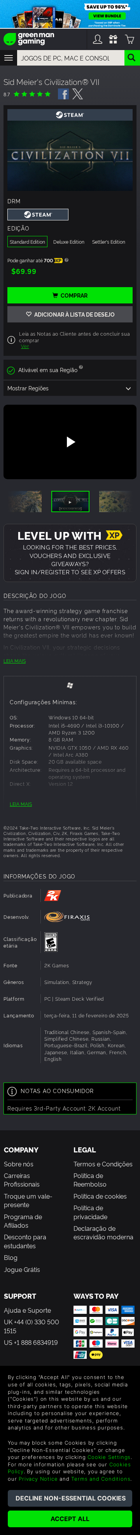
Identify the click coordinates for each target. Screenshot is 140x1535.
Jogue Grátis (22, 1269)
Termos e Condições (103, 1163)
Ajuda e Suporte (27, 1310)
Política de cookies (100, 1196)
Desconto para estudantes (25, 1240)
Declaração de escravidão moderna (103, 1232)
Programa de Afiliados (23, 1220)
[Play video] (70, 442)
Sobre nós (18, 1163)
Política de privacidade (90, 1211)
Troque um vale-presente (28, 1200)
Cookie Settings (109, 1457)
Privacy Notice (38, 1479)
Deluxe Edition (68, 241)
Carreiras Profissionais (22, 1179)
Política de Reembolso (90, 1179)
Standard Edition (27, 241)
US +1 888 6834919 (31, 1342)
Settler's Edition (108, 241)
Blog (11, 1257)
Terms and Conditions (100, 1479)
